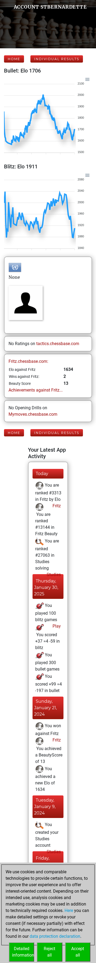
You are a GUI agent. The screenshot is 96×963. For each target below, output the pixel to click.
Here (69, 910)
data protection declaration (55, 936)
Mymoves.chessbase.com (33, 414)
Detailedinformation (23, 952)
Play (56, 626)
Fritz (56, 505)
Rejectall (49, 952)
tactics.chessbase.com (57, 343)
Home (14, 59)
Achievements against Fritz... (36, 390)
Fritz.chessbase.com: (28, 361)
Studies (53, 574)
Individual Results (56, 59)
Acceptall (77, 952)
